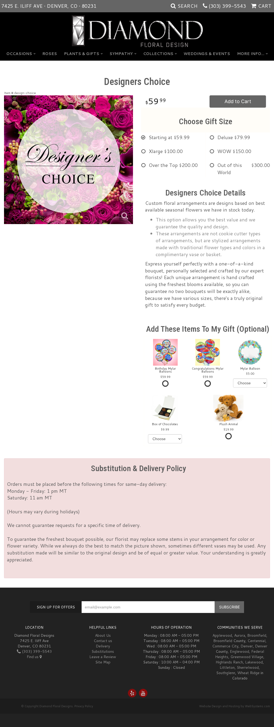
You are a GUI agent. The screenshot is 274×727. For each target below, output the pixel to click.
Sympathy (121, 53)
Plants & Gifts (81, 53)
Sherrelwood (248, 667)
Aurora (239, 635)
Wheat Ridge (248, 672)
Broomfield (256, 635)
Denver (247, 646)
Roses (49, 53)
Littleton (227, 667)
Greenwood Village (246, 656)
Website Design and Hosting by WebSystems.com (234, 706)
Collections (158, 53)
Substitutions (103, 651)
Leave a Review (102, 656)
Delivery (103, 646)
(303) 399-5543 (227, 5)
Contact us (103, 640)
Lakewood (254, 662)
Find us (33, 656)
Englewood (239, 651)
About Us (103, 635)
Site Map (103, 662)
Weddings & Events (207, 53)
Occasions (19, 53)
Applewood (222, 635)
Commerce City (225, 646)
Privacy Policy (83, 706)
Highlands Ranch (229, 662)
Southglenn (225, 672)
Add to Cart (237, 101)
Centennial (256, 640)
